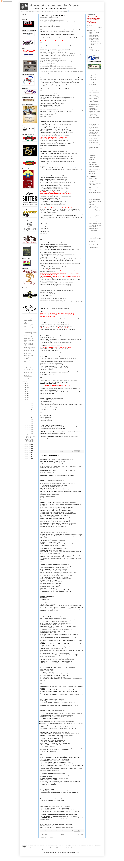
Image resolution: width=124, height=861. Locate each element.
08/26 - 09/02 (28, 444)
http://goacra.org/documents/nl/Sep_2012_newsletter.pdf (53, 52)
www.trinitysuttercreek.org (63, 324)
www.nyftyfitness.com (55, 58)
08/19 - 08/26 (28, 446)
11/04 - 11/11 (28, 415)
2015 (25, 393)
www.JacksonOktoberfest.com (64, 284)
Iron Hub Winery (92, 162)
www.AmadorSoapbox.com (46, 37)
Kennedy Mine (92, 204)
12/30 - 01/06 (28, 401)
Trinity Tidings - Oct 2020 (94, 50)
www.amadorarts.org (61, 244)
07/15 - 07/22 (28, 456)
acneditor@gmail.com (47, 163)
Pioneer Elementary (93, 140)
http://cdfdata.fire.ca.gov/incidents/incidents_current (63, 182)
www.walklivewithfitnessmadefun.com (63, 342)
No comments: (67, 451)
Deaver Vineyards (93, 155)
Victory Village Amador (94, 117)
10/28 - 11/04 (28, 417)
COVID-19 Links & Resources (48, 11)
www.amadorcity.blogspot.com (69, 25)
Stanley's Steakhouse (94, 168)
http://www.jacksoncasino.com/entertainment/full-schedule (69, 301)
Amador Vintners (92, 153)
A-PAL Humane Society (94, 90)
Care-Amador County (28, 355)
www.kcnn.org (49, 825)
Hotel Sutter (91, 161)
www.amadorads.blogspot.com (50, 428)
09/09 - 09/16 (28, 431)
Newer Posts (44, 834)
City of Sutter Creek (93, 81)
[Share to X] (77, 451)
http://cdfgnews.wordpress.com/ (62, 184)
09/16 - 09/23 (28, 429)
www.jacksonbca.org (67, 360)
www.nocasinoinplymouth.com (74, 169)
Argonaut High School (94, 130)
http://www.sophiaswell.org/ (65, 326)
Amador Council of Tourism (95, 197)
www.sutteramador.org (59, 341)
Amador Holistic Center (94, 221)
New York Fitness (93, 230)
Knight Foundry (92, 206)
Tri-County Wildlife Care (94, 115)
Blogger (77, 852)
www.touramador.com (61, 179)
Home (22, 11)
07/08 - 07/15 (28, 458)
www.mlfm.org (60, 247)
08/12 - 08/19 (28, 448)
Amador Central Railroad (94, 199)
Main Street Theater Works (95, 186)
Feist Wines (91, 159)
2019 (25, 385)
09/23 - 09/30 (28, 427)
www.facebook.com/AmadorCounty (66, 827)
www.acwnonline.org (68, 361)
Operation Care (92, 114)
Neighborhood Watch (28, 367)
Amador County (92, 74)
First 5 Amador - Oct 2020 (94, 46)
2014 (25, 395)
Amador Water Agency (94, 82)
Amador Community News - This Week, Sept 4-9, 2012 (48, 457)
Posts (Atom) (50, 837)
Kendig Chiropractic (93, 228)
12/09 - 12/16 (28, 405)
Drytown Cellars (92, 157)
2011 (25, 460)
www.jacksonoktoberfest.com (58, 204)
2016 (25, 391)
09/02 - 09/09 (28, 433)
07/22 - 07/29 (28, 454)
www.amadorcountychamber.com (68, 358)
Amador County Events (29, 318)
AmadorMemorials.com (46, 420)
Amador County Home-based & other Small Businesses (29, 344)
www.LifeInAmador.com (65, 176)
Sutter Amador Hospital (94, 231)
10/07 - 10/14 (28, 423)
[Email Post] (72, 451)
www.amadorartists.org (65, 246)
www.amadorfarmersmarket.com (48, 234)
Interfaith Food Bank (93, 106)
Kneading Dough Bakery (94, 164)
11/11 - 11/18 (28, 413)
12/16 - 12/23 (28, 403)
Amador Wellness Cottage (95, 223)
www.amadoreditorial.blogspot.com (68, 153)
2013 (25, 397)
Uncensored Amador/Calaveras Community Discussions (29, 377)
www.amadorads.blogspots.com (65, 31)
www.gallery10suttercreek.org (52, 268)
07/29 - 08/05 (28, 452)
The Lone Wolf (92, 171)
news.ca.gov (56, 95)
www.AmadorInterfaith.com (58, 323)
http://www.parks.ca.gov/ (59, 180)
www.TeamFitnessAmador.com (55, 345)
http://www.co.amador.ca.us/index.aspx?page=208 (68, 339)
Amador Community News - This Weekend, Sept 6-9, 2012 (49, 17)
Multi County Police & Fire (30, 366)
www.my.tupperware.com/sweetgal (56, 433)
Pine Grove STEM (93, 138)
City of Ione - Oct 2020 (94, 41)
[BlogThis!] (76, 451)
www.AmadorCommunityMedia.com (56, 540)
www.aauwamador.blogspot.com (59, 60)
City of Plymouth (92, 79)
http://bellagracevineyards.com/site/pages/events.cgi (67, 318)
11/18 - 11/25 (28, 411)
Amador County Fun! (28, 338)
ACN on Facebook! (64, 11)
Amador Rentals (27, 353)
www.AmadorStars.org (64, 520)
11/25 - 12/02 (28, 409)
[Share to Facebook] (78, 451)
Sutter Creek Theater (93, 190)
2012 (25, 399)
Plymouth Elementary (94, 142)
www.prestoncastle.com (65, 196)
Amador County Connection (30, 336)
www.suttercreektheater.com (48, 271)
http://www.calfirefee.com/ (46, 114)
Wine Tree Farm (92, 173)
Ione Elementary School (94, 135)
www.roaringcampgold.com (46, 126)
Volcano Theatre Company (95, 192)
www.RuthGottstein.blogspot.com (62, 556)
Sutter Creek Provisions (94, 169)
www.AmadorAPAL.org (68, 142)
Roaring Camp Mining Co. (95, 210)
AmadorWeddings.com (46, 419)
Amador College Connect (94, 122)
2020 (25, 383)
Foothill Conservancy (93, 104)
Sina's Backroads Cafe (94, 166)
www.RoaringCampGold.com (47, 218)
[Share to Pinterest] (79, 451)
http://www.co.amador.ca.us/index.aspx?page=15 (62, 97)
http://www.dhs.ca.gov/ (56, 337)
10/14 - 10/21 (28, 421)
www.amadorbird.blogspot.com (57, 45)
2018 (25, 387)
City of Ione (91, 75)
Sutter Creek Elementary (94, 144)
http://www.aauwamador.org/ (62, 135)
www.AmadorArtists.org (64, 49)
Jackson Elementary (93, 137)
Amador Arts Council (93, 178)
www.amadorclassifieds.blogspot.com (59, 806)
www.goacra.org (63, 177)
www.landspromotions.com (66, 282)
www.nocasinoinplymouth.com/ (48, 36)
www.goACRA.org (66, 662)
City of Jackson (92, 77)
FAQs (57, 11)
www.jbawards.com (49, 369)
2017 (25, 389)
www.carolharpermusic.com (68, 254)
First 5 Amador (92, 145)
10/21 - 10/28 (28, 419)
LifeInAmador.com (53, 467)
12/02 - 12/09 (28, 407)
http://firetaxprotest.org (45, 116)
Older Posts (80, 834)
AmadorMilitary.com (45, 417)
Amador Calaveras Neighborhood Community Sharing (30, 322)
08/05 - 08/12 (28, 450)
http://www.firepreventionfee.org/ (48, 113)
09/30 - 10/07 (28, 425)
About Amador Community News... (33, 11)
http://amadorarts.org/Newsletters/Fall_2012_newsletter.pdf (68, 54)
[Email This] (74, 451)
